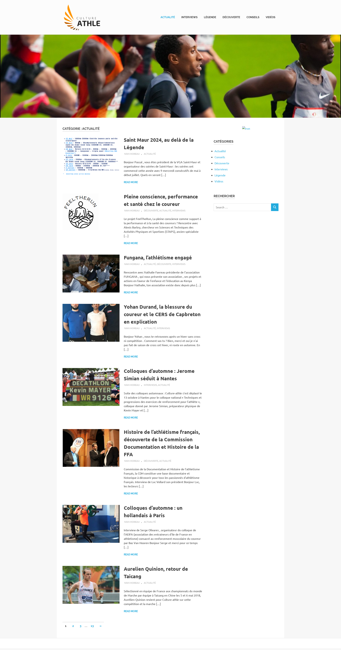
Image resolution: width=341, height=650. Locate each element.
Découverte (231, 17)
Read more (131, 182)
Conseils (253, 17)
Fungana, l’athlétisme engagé (158, 257)
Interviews (189, 17)
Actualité (168, 17)
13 (92, 626)
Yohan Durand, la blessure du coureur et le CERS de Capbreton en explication (162, 314)
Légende (210, 17)
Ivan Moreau (132, 153)
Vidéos (270, 17)
